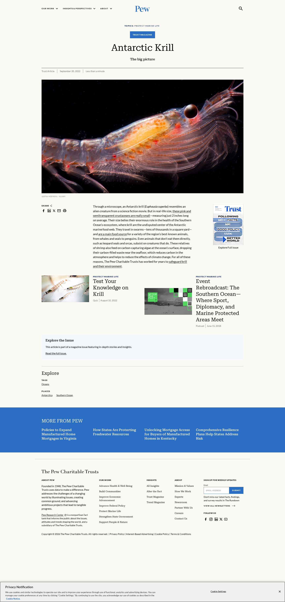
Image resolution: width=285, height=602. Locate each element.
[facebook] (44, 211)
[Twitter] (221, 519)
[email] (59, 211)
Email (206, 485)
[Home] (70, 471)
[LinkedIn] (216, 519)
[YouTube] (226, 519)
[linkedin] (49, 211)
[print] (65, 211)
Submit (236, 490)
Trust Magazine (142, 34)
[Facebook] (206, 519)
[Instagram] (211, 519)
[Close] (279, 591)
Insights (152, 480)
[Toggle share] (241, 77)
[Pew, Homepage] (142, 8)
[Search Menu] (240, 8)
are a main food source (112, 234)
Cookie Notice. (13, 598)
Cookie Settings (218, 591)
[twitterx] (54, 211)
